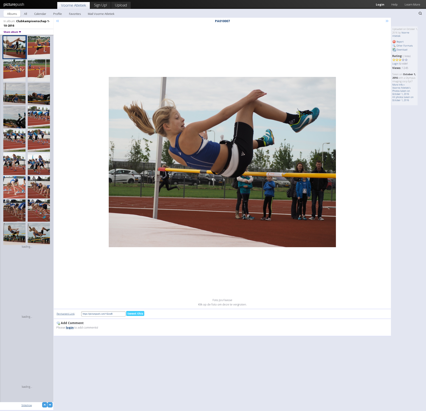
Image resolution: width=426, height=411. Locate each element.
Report (400, 41)
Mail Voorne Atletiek (101, 14)
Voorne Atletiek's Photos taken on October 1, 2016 (401, 91)
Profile (57, 14)
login (70, 327)
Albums (12, 14)
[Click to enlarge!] (222, 162)
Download (401, 49)
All (25, 14)
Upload (121, 5)
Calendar (40, 14)
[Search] (420, 13)
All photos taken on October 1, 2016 (403, 98)
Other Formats (404, 45)
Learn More (412, 4)
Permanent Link (66, 313)
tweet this (135, 313)
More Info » (398, 84)
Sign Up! (100, 5)
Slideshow (27, 405)
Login (380, 4)
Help (394, 4)
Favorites (75, 14)
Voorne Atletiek (73, 5)
